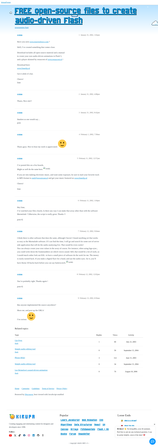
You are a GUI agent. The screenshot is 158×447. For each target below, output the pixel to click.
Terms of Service (48, 389)
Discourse (29, 394)
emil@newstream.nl (40, 178)
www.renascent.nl (55, 59)
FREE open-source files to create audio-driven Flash (75, 16)
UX (104, 424)
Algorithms (66, 424)
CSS (101, 420)
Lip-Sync (18, 340)
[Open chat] (152, 441)
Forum (72, 434)
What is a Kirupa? (130, 421)
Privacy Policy (62, 389)
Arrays (74, 429)
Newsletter (84, 434)
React (97, 424)
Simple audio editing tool (25, 349)
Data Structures (83, 424)
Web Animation (89, 420)
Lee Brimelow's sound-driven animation (31, 370)
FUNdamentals (88, 429)
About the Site (129, 426)
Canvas (64, 429)
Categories (25, 389)
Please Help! (20, 358)
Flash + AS (103, 429)
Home (17, 389)
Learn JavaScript (70, 420)
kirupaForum (6, 2)
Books (64, 434)
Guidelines (36, 389)
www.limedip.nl (23, 68)
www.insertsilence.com (39, 42)
